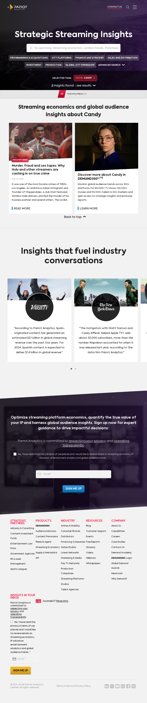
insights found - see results (71, 85)
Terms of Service (65, 686)
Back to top (73, 217)
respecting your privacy (87, 441)
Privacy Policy (83, 686)
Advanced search (109, 65)
